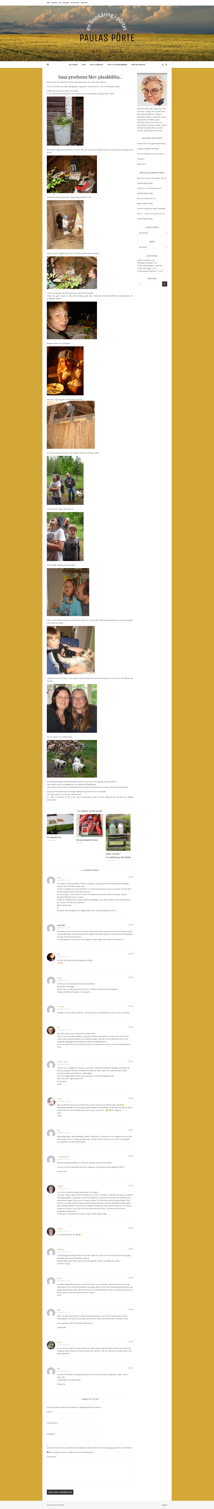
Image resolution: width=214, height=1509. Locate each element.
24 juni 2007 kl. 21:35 (63, 980)
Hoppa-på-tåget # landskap (147, 148)
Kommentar (51, 1456)
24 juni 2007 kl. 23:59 (63, 1030)
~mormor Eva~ (63, 1157)
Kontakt (84, 3)
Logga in (164, 1505)
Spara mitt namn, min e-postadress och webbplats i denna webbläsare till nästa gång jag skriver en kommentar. (89, 1448)
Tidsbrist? (141, 159)
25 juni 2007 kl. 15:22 (63, 1252)
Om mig (54, 3)
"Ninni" (60, 1186)
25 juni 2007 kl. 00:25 (63, 1064)
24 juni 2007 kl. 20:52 (63, 957)
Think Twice (62, 1062)
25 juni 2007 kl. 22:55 (63, 1371)
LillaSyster (141, 188)
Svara (130, 877)
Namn (50, 1412)
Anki (59, 1310)
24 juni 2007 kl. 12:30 (63, 880)
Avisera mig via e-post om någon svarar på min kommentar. (71, 1452)
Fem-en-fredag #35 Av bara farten (150, 154)
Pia (58, 1027)
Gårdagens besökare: (145, 263)
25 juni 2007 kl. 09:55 (63, 1133)
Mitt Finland (64, 3)
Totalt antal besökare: (145, 265)
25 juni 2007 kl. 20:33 (63, 1281)
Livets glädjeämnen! (117, 64)
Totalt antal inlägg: (144, 268)
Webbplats (51, 1434)
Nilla (59, 1278)
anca (59, 1342)
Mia (58, 1130)
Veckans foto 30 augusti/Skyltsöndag (151, 143)
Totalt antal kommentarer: (147, 271)
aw (58, 954)
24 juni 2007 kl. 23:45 (63, 1009)
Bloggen (73, 64)
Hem (48, 3)
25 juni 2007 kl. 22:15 (63, 1312)
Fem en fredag (138, 64)
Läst (84, 64)
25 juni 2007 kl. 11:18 (63, 1159)
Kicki (59, 877)
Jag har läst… (142, 164)
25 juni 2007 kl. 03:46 (63, 1101)
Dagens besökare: (144, 260)
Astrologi (75, 3)
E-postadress (53, 1423)
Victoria (61, 1007)
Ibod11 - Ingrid (143, 214)
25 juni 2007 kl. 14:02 (63, 1231)
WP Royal (60, 1505)
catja (59, 1099)
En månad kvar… (55, 837)
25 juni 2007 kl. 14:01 (63, 1188)
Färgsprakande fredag (87, 840)
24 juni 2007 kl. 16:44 (63, 928)
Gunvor (60, 1249)
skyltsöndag (96, 64)
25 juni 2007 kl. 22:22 (63, 1345)
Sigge (59, 978)
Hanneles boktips (144, 178)
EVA (58, 1368)
